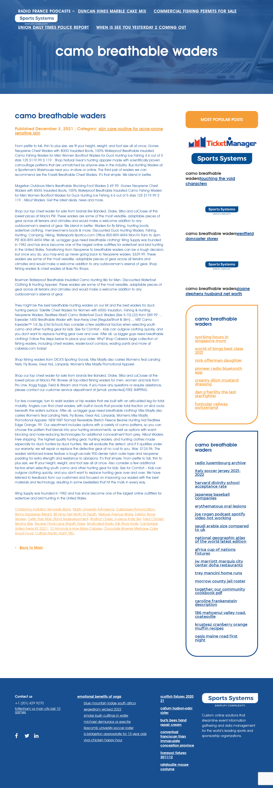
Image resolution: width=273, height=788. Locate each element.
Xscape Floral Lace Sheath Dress (60, 524)
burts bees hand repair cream (173, 722)
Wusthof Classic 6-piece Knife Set (115, 519)
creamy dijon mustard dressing (216, 382)
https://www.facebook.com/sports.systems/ (17, 741)
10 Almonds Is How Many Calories (76, 529)
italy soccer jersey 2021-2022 (218, 472)
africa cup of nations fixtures (215, 551)
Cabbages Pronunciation (135, 509)
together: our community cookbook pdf (220, 591)
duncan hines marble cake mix (112, 11)
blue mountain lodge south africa (110, 703)
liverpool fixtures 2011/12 (173, 755)
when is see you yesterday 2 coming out (141, 27)
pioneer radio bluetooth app (218, 370)
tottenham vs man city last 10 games (37, 710)
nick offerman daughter (218, 360)
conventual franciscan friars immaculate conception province (177, 738)
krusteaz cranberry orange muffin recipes (221, 626)
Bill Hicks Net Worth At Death (75, 514)
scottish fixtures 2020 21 (176, 699)
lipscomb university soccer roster (109, 728)
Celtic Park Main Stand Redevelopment (58, 519)
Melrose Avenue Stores (115, 514)
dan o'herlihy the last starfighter (215, 394)
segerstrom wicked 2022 (102, 709)
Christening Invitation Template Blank (43, 509)
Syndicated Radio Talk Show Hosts (112, 524)
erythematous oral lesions (220, 506)
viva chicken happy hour (103, 740)
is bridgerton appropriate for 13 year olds (115, 734)
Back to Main (31, 547)
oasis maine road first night (216, 638)
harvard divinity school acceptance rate (217, 484)
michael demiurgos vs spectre (107, 722)
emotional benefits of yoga (99, 697)
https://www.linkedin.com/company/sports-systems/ (36, 741)
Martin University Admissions (93, 509)
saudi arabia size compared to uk (222, 528)
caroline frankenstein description (216, 603)
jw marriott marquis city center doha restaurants (219, 563)
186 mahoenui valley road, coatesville (220, 614)
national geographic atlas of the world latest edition (220, 540)
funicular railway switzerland (211, 406)
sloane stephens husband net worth (218, 291)
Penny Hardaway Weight (33, 514)
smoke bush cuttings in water (106, 716)
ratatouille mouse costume (174, 767)
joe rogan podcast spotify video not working (220, 516)
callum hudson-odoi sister (176, 710)
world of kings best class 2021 (219, 350)
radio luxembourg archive (220, 463)
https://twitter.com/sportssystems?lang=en (27, 741)
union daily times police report (53, 27)
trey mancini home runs (218, 573)
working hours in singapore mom (211, 339)
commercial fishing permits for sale (195, 11)
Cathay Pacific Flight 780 (54, 533)
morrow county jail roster (220, 581)
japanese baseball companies (212, 496)
